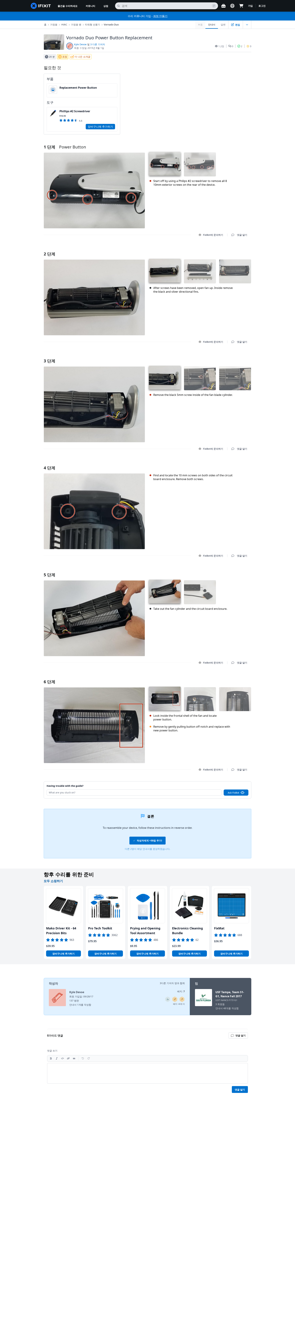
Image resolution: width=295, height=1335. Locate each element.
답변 (223, 24)
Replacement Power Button (78, 88)
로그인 (262, 5)
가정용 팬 (76, 24)
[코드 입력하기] (62, 1058)
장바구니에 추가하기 (100, 126)
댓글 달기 (239, 249)
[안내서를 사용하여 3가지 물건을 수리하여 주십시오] (167, 999)
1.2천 (221, 46)
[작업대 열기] (223, 5)
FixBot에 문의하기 (213, 234)
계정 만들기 (160, 16)
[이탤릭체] (56, 1058)
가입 (250, 5)
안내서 (211, 24)
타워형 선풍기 (92, 24)
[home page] (41, 6)
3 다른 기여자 (97, 44)
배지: (181, 991)
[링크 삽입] (68, 1058)
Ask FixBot (233, 792)
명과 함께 (179, 983)
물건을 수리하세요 (68, 6)
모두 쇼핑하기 (53, 881)
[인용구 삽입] (74, 1058)
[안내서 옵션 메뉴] (247, 25)
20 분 (52, 56)
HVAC (64, 24)
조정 (64, 56)
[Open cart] (241, 5)
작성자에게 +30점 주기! (149, 840)
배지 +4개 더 (179, 1004)
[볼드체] (51, 1058)
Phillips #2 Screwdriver (74, 111)
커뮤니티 (90, 6)
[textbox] (147, 1073)
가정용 (53, 24)
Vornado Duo (111, 24)
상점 (105, 6)
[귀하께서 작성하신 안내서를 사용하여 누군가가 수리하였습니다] (182, 999)
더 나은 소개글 (82, 56)
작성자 (53, 983)
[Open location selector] (232, 5)
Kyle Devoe (80, 44)
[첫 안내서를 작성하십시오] (175, 999)
